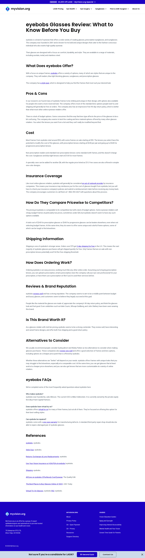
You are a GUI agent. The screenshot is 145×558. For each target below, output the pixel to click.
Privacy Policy (71, 521)
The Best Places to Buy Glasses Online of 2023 (44, 484)
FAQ (52, 491)
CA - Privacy (70, 529)
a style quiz (44, 83)
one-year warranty (50, 422)
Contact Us (108, 554)
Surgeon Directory (72, 537)
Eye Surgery (85, 9)
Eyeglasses (99, 9)
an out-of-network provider (92, 183)
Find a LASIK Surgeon (118, 9)
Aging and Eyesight (106, 521)
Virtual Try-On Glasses (34, 491)
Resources (70, 533)
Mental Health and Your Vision (109, 529)
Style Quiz (30, 450)
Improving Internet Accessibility (110, 525)
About (68, 517)
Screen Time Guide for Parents (110, 533)
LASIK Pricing (58, 9)
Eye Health (70, 9)
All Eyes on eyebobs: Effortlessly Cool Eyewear (44, 477)
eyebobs (54, 73)
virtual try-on (43, 409)
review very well (66, 351)
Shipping (29, 470)
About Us (136, 9)
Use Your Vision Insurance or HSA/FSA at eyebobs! (46, 463)
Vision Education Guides (107, 517)
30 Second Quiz (87, 554)
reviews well (38, 294)
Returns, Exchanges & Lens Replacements (42, 457)
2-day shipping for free (86, 246)
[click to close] (142, 554)
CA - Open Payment (73, 525)
